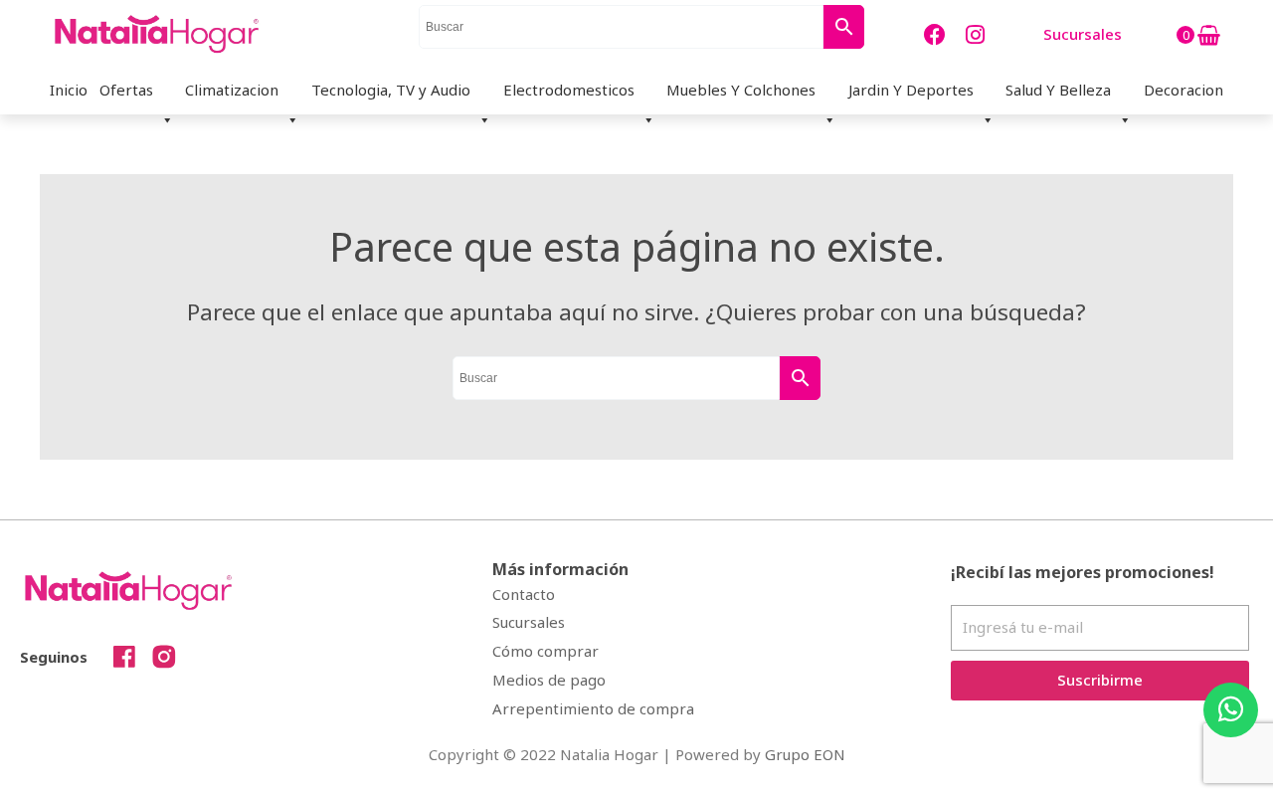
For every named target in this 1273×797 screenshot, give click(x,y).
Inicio (69, 90)
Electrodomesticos (569, 90)
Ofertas (126, 90)
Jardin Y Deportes (911, 90)
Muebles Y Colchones (741, 90)
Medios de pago (549, 680)
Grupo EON (805, 754)
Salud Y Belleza (1058, 90)
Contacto (523, 594)
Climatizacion (231, 90)
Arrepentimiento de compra (593, 708)
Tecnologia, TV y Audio (390, 90)
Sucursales (528, 622)
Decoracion (1183, 90)
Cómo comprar (545, 651)
